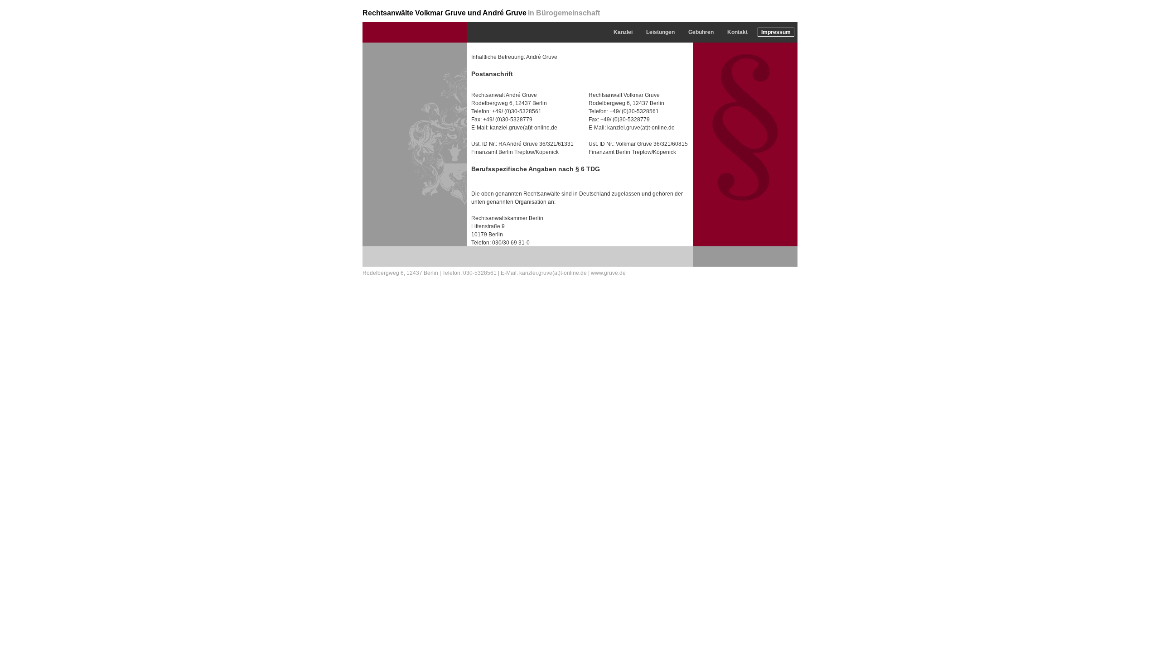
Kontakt (737, 32)
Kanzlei (623, 32)
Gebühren (701, 32)
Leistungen (660, 32)
